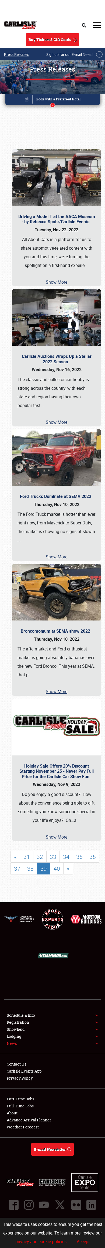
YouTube (44, 1205)
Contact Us (16, 1064)
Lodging (14, 1036)
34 (66, 856)
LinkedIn (91, 1205)
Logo (20, 25)
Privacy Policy (20, 1078)
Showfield (15, 1029)
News (12, 1043)
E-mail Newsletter (50, 1149)
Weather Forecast (23, 1127)
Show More (56, 282)
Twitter (60, 1205)
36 (92, 856)
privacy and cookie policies (40, 1241)
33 (53, 856)
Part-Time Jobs (20, 1098)
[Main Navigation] (97, 25)
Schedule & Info (21, 1015)
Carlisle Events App (24, 1071)
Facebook (14, 1205)
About (12, 1112)
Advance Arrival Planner (29, 1119)
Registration (18, 1022)
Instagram (29, 1205)
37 (17, 868)
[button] (52, 100)
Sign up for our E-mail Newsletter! (74, 54)
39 (43, 868)
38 (30, 868)
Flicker (76, 1205)
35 (79, 856)
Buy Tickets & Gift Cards (50, 39)
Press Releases (16, 54)
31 (26, 856)
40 (57, 868)
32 (40, 856)
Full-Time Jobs (20, 1105)
